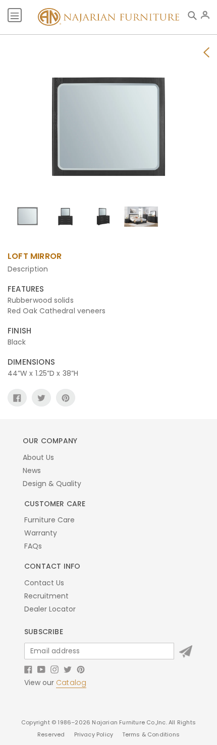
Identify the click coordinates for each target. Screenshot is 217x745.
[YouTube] (41, 668)
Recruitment (46, 596)
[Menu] (15, 15)
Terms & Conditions (151, 734)
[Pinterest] (81, 668)
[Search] (194, 15)
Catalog (71, 683)
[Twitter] (68, 668)
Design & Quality (52, 484)
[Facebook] (28, 668)
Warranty (40, 533)
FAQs (33, 546)
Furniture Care (49, 520)
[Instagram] (54, 668)
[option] (27, 218)
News (32, 470)
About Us (38, 457)
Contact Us (44, 583)
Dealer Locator (50, 609)
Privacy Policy (94, 734)
